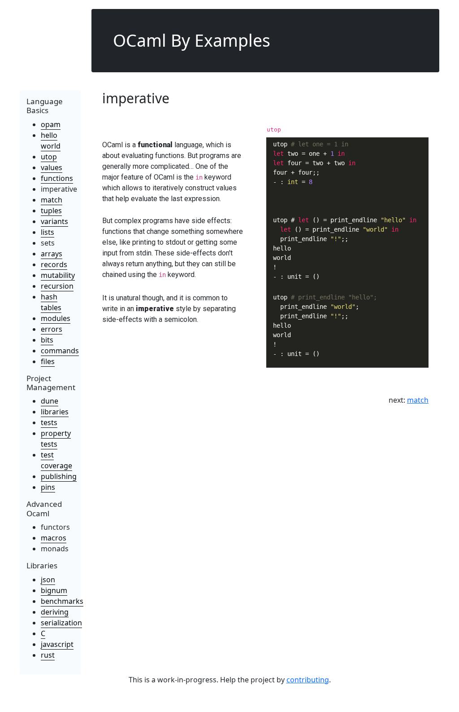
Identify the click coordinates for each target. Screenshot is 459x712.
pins (48, 487)
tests (49, 422)
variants (54, 221)
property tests (56, 438)
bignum (54, 590)
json (48, 580)
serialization (61, 623)
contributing (307, 680)
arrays (51, 254)
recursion (57, 286)
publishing (59, 476)
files (48, 361)
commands (60, 351)
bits (47, 340)
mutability (58, 275)
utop (49, 157)
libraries (55, 412)
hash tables (51, 302)
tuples (51, 210)
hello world (51, 140)
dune (49, 401)
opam (51, 124)
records (54, 264)
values (51, 167)
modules (55, 318)
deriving (55, 612)
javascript (57, 644)
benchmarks (62, 601)
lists (47, 232)
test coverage (56, 460)
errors (51, 329)
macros (53, 538)
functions (57, 178)
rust (48, 655)
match (51, 200)
